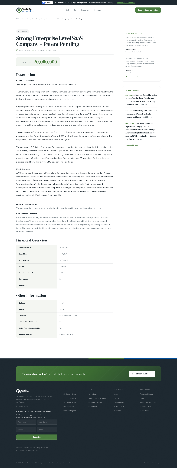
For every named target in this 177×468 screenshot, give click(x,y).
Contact (117, 411)
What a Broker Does (148, 402)
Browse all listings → (132, 145)
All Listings (92, 394)
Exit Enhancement (69, 402)
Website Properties (23, 19)
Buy (75, 10)
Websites (35, 19)
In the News (144, 411)
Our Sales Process (69, 398)
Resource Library (146, 394)
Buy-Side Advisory (95, 402)
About (116, 394)
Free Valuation (68, 406)
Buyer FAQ (92, 406)
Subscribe (37, 437)
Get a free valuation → (142, 374)
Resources (85, 10)
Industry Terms (145, 406)
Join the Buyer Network (97, 398)
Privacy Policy (56, 463)
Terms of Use (67, 463)
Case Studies (119, 406)
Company (98, 10)
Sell (67, 10)
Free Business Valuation (148, 10)
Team (116, 398)
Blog (142, 398)
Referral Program (69, 411)
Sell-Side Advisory (69, 394)
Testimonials (119, 402)
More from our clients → (133, 77)
